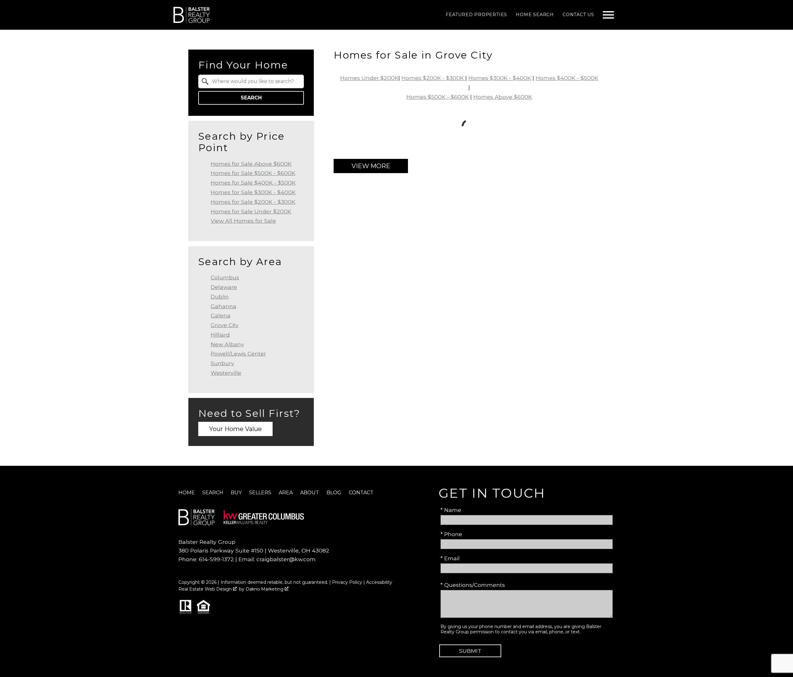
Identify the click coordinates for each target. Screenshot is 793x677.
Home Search (535, 14)
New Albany (227, 344)
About (309, 493)
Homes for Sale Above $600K (251, 163)
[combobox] (251, 81)
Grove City (225, 325)
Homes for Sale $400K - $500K (253, 182)
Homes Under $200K (369, 78)
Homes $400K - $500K (567, 78)
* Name (450, 510)
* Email (450, 558)
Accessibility (379, 582)
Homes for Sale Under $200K (251, 211)
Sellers (260, 493)
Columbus (225, 277)
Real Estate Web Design (205, 589)
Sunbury (222, 363)
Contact (361, 493)
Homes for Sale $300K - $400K (253, 192)
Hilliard (220, 334)
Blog (333, 493)
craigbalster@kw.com (286, 559)
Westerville (226, 372)
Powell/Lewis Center (238, 353)
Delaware (224, 287)
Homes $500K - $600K (437, 97)
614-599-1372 (216, 559)
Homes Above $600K (502, 97)
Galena (220, 315)
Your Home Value (235, 429)
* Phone (451, 534)
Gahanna (223, 306)
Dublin (220, 296)
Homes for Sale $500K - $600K (253, 173)
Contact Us (578, 14)
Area (286, 493)
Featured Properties (476, 14)
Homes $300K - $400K (499, 78)
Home (186, 493)
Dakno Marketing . (267, 589)
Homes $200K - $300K (433, 78)
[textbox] (255, 81)
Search (251, 98)
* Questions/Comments (472, 585)
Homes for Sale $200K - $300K (253, 202)
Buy (236, 493)
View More (371, 166)
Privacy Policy (347, 582)
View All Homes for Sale (243, 220)
